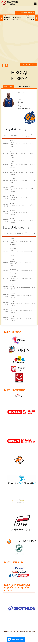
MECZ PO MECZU (24, 86)
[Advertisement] (19, 42)
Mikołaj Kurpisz (19, 75)
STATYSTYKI (8, 86)
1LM (4, 65)
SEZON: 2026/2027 (28, 64)
